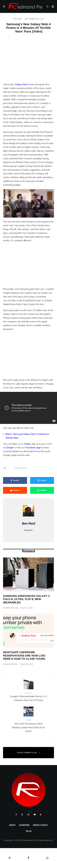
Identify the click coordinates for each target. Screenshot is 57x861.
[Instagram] (28, 814)
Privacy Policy (40, 825)
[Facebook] (16, 814)
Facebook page (33, 447)
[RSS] (41, 814)
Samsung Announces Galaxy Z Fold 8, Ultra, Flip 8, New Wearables (26, 599)
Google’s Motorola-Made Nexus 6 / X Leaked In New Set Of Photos (28, 696)
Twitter (27, 444)
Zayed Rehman (10, 664)
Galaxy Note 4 (22, 84)
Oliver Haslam (10, 608)
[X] (22, 814)
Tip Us (28, 831)
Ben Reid (17, 19)
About (12, 825)
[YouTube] (34, 814)
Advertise (24, 825)
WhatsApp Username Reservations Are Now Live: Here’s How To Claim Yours (24, 655)
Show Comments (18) (27, 753)
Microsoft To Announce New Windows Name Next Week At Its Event (28, 725)
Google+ (10, 447)
